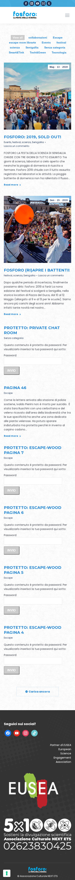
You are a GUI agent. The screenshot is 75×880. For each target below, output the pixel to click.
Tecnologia (59, 52)
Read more (11, 184)
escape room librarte (22, 42)
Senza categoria (54, 47)
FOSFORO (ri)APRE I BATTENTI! (37, 270)
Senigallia (32, 47)
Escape (57, 37)
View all (18, 37)
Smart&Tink (16, 52)
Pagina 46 (15, 387)
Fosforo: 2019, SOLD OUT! (32, 137)
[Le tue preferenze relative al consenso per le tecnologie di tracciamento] (6, 873)
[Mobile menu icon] (67, 15)
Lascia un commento (16, 146)
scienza (15, 47)
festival (61, 42)
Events (46, 42)
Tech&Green (38, 52)
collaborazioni (37, 37)
